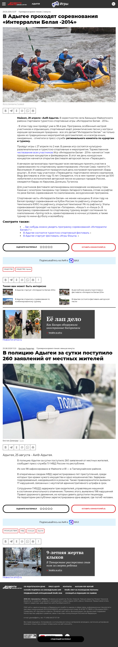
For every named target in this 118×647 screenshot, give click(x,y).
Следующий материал (61, 639)
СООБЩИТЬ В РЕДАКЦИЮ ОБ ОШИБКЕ (81, 593)
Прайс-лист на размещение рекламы (81, 590)
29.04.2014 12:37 (9, 12)
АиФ (22, 441)
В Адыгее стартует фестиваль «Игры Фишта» (50, 235)
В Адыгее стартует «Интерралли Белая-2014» (35, 290)
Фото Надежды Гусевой (13, 104)
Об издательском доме (34, 587)
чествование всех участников (35, 152)
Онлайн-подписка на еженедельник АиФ (42, 590)
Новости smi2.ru (12, 339)
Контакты (67, 587)
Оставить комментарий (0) (93, 247)
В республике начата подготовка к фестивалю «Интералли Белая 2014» (88, 291)
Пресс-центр (54, 587)
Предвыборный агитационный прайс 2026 (43, 593)
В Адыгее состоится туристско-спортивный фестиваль (56, 232)
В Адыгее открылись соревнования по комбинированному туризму (32, 300)
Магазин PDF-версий (84, 587)
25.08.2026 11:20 (9, 348)
